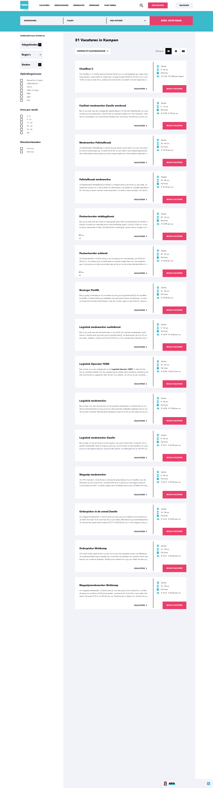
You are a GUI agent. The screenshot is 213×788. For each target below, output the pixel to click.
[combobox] (84, 20)
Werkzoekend (61, 5)
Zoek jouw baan (171, 20)
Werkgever (78, 5)
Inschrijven (158, 5)
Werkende (94, 5)
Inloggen (184, 5)
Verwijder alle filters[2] (32, 36)
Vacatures (44, 5)
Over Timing (110, 5)
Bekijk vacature (174, 89)
